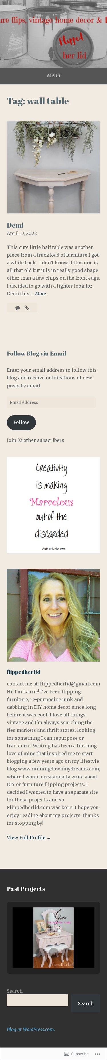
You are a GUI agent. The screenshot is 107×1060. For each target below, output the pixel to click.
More (40, 293)
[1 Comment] (18, 308)
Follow (21, 422)
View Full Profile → (29, 837)
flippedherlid (23, 671)
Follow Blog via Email (36, 353)
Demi (15, 225)
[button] (40, 953)
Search (15, 991)
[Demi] (27, 308)
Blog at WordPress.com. (31, 1029)
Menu (53, 75)
